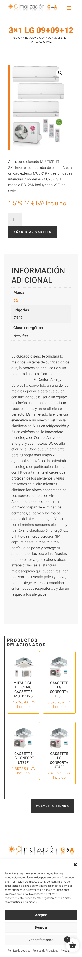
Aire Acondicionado (37, 38)
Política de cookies (19, 951)
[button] (75, 864)
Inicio (16, 38)
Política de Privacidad (45, 951)
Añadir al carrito (33, 232)
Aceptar (41, 914)
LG (15, 300)
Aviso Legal (67, 951)
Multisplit (61, 38)
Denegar (41, 927)
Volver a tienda (52, 806)
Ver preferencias (41, 939)
